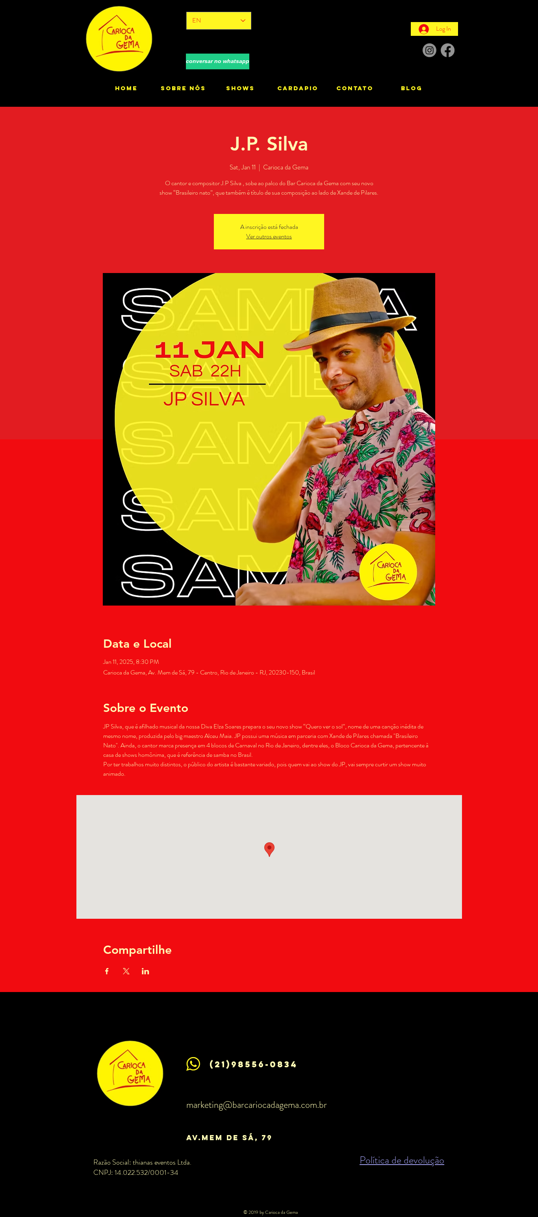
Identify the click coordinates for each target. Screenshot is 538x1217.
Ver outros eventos (269, 236)
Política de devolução (402, 1160)
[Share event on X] (126, 971)
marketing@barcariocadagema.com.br (256, 1104)
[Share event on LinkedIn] (145, 971)
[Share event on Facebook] (107, 971)
